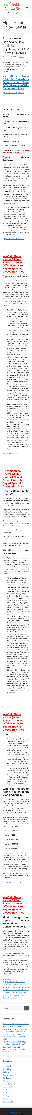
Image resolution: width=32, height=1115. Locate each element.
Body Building (7, 1066)
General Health (8, 1075)
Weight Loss (7, 1099)
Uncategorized (8, 1096)
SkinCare (6, 1093)
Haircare (6, 1081)
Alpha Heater (9, 982)
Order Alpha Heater (10, 998)
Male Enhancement (9, 1084)
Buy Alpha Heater (18, 995)
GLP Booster (7, 1078)
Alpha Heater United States (12, 992)
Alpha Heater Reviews (20, 990)
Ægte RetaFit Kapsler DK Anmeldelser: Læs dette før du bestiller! (14, 1049)
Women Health (8, 1102)
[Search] (26, 1008)
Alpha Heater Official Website (13, 987)
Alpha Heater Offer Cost (17, 984)
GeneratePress (16, 1112)
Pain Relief (6, 1090)
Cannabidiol (7, 1069)
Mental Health (8, 1087)
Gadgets (8, 979)
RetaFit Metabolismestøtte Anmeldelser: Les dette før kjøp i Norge (14, 1036)
